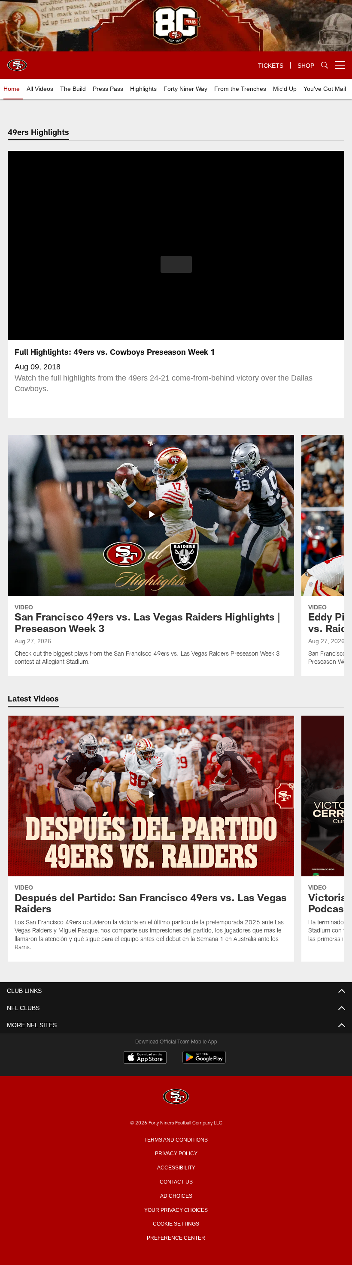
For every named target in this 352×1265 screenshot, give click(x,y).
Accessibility (176, 1167)
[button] (176, 264)
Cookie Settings (176, 1223)
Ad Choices (176, 1195)
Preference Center (176, 1237)
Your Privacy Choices (176, 1209)
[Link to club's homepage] (17, 62)
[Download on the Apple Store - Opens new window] (145, 1058)
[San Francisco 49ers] (176, 1097)
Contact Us (176, 1181)
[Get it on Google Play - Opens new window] (204, 1061)
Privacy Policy (176, 1153)
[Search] (324, 65)
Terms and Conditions (176, 1139)
